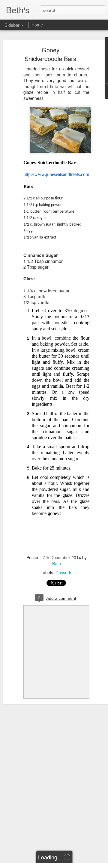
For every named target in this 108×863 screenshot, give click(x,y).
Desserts (64, 572)
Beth (56, 563)
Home (37, 25)
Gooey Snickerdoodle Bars (50, 54)
